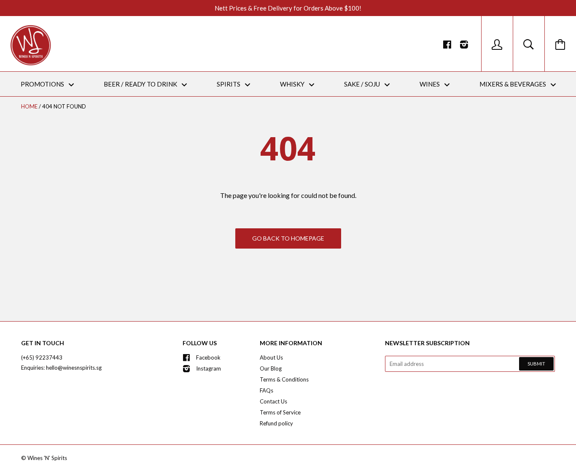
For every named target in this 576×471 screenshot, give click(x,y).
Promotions (43, 84)
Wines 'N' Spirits (47, 458)
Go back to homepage (288, 238)
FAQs (266, 390)
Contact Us (273, 401)
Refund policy (276, 423)
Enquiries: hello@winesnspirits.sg (61, 367)
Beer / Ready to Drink (141, 84)
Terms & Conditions (284, 379)
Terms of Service (280, 412)
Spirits (229, 84)
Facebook (208, 357)
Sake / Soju (362, 84)
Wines (430, 84)
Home (29, 106)
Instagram (208, 368)
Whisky (293, 84)
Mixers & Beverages (513, 84)
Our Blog (271, 368)
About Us (271, 357)
